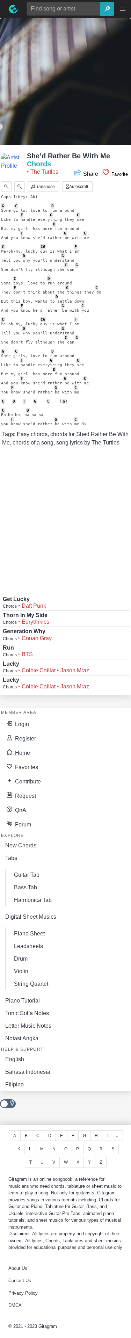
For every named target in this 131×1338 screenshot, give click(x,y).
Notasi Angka (21, 1038)
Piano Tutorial (22, 1001)
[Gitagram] (13, 9)
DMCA (15, 1305)
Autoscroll (78, 186)
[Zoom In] (19, 186)
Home (22, 753)
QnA (20, 810)
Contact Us (19, 1280)
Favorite (119, 174)
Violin (21, 971)
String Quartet (31, 984)
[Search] (107, 9)
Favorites (26, 767)
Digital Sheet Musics (30, 917)
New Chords (20, 845)
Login (21, 724)
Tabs (11, 858)
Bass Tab (25, 887)
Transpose (44, 186)
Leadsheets (28, 946)
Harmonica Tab (33, 900)
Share (91, 174)
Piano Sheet (29, 933)
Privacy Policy (23, 1293)
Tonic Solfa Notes (27, 1013)
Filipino (14, 1084)
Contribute (27, 781)
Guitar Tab (26, 875)
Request (25, 796)
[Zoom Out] (6, 186)
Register (25, 739)
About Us (17, 1268)
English (14, 1059)
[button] (122, 9)
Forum (22, 824)
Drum (21, 959)
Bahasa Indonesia (27, 1072)
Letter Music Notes (28, 1026)
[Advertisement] (65, 83)
